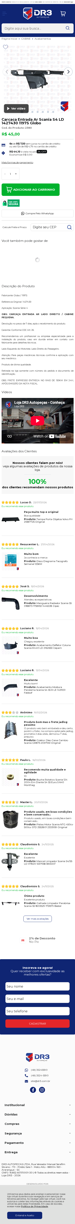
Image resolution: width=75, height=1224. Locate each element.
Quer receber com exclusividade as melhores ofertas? (37, 972)
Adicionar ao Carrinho (34, 189)
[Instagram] (42, 1091)
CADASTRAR (37, 1023)
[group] (38, 940)
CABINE (26, 38)
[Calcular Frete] (69, 227)
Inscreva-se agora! (38, 968)
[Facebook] (33, 1091)
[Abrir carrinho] (66, 14)
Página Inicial (10, 38)
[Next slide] (68, 71)
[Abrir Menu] (5, 13)
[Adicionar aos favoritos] (5, 47)
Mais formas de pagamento (17, 162)
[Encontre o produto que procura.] (68, 28)
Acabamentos (43, 38)
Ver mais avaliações (38, 918)
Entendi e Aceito (24, 1215)
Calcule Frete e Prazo (14, 227)
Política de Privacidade (34, 1206)
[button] (32, 112)
